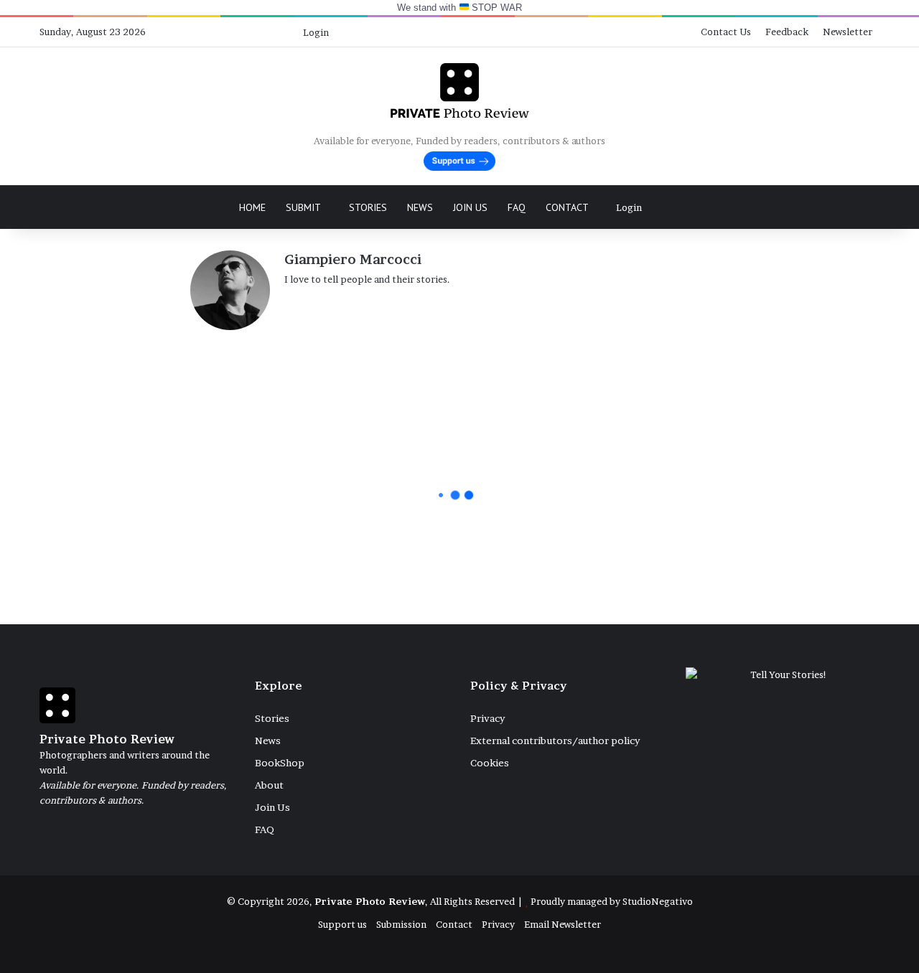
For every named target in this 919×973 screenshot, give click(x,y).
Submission (401, 924)
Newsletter (847, 31)
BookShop (279, 762)
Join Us (470, 207)
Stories (368, 207)
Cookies (489, 762)
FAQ (517, 207)
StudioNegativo (657, 901)
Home (252, 207)
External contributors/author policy (555, 740)
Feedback (786, 31)
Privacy (487, 718)
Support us (342, 924)
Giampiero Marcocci (352, 259)
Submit (303, 207)
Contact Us (726, 31)
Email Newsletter (562, 924)
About (269, 785)
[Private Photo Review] (459, 90)
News (420, 207)
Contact (567, 207)
